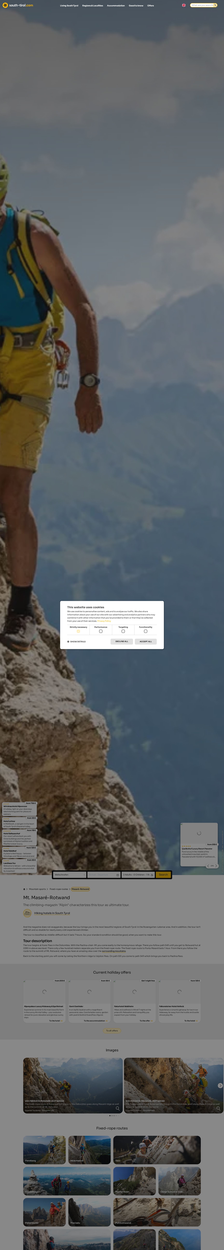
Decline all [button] (122, 641)
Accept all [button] (146, 641)
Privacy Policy (104, 621)
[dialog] (112, 625)
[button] (76, 641)
